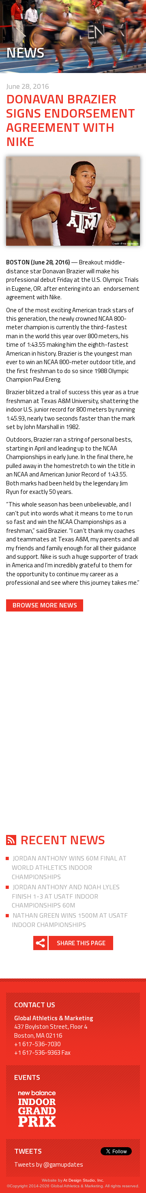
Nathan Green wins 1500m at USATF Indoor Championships (70, 919)
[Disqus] (73, 721)
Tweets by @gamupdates (48, 1164)
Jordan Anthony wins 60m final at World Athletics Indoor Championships (69, 867)
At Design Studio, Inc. (83, 1180)
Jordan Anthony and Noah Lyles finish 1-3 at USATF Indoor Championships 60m (66, 896)
